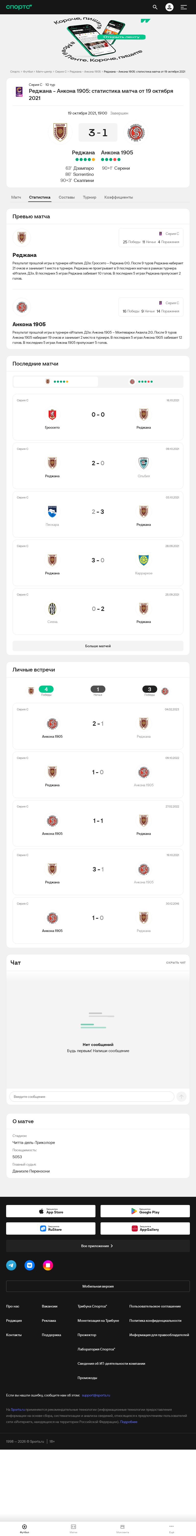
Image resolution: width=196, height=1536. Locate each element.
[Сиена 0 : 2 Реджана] (77, 159)
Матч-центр (44, 71)
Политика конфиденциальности (155, 1320)
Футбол (28, 71)
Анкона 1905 (117, 152)
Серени (122, 168)
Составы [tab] (67, 197)
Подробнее (128, 1421)
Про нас (12, 1306)
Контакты (14, 1335)
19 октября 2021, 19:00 (87, 113)
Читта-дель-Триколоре (34, 1142)
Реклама (49, 1320)
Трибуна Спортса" (92, 1306)
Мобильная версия (98, 1286)
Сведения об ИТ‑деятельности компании (111, 1363)
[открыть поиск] (155, 7)
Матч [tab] (16, 197)
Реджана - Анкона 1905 (85, 71)
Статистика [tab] (40, 197)
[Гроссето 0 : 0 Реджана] (93, 159)
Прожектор (87, 1335)
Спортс (15, 71)
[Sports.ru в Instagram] (49, 1266)
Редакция (14, 1320)
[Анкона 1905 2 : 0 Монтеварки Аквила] (118, 159)
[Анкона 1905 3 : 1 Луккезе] (102, 159)
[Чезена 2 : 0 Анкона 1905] (114, 159)
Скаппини (84, 180)
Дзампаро (84, 168)
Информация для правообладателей (159, 1335)
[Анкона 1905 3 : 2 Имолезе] (110, 159)
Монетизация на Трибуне (98, 1320)
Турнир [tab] (89, 197)
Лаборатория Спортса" (96, 1349)
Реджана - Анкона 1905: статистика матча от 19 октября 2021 (144, 71)
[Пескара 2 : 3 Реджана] (85, 159)
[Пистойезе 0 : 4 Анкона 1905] (106, 159)
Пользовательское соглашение (155, 1306)
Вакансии (49, 1306)
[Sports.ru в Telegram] (12, 1266)
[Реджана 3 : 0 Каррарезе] (81, 159)
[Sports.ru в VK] (30, 1266)
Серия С (61, 71)
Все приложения (95, 1246)
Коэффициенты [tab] (118, 197)
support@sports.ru (96, 1395)
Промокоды (87, 1377)
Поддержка (51, 1335)
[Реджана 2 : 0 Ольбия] (89, 159)
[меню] (184, 7)
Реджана (83, 152)
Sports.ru (18, 1409)
